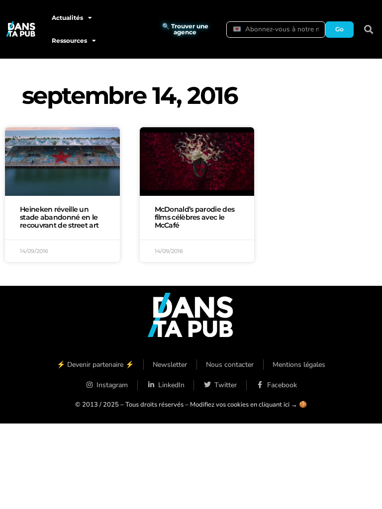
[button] (369, 29)
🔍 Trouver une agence (185, 29)
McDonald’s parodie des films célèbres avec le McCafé (195, 217)
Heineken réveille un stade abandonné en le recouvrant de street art (59, 217)
